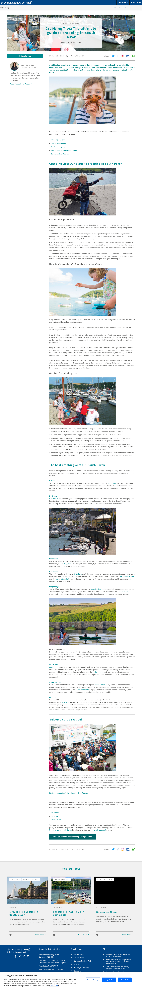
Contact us (77, 971)
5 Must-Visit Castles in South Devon (23, 913)
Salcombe (112, 483)
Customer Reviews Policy (83, 961)
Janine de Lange (59, 56)
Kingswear (68, 564)
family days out (100, 830)
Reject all (109, 980)
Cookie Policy (79, 958)
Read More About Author (20, 84)
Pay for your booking (81, 968)
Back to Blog (26, 56)
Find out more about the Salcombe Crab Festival (68, 793)
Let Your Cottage (123, 2)
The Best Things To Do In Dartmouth (68, 913)
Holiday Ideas (118, 8)
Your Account (136, 2)
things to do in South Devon (60, 830)
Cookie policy (54, 986)
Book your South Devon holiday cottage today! (72, 837)
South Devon (56, 820)
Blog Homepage (5, 8)
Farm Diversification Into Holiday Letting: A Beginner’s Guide (117, 968)
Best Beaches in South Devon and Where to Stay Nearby (118, 955)
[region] (71, 980)
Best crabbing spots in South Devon (65, 150)
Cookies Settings (93, 980)
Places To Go (129, 8)
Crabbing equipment (59, 140)
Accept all (124, 980)
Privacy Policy (79, 954)
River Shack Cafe (82, 690)
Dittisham (78, 574)
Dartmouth (53, 498)
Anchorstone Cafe (63, 579)
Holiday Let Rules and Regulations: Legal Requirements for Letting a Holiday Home (118, 961)
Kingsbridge (96, 589)
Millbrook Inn (98, 672)
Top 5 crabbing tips (58, 147)
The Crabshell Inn (124, 591)
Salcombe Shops (106, 912)
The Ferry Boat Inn (126, 576)
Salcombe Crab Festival (60, 154)
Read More (39, 935)
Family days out (78, 56)
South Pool (53, 667)
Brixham (65, 702)
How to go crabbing (58, 143)
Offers (138, 8)
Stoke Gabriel (100, 685)
